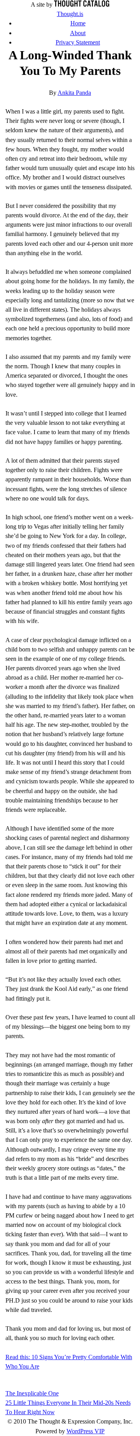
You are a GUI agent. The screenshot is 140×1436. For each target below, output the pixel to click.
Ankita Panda (74, 92)
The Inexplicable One (32, 1393)
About (78, 33)
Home (78, 23)
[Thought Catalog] (81, 4)
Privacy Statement (78, 42)
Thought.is (70, 14)
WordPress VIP (85, 1431)
